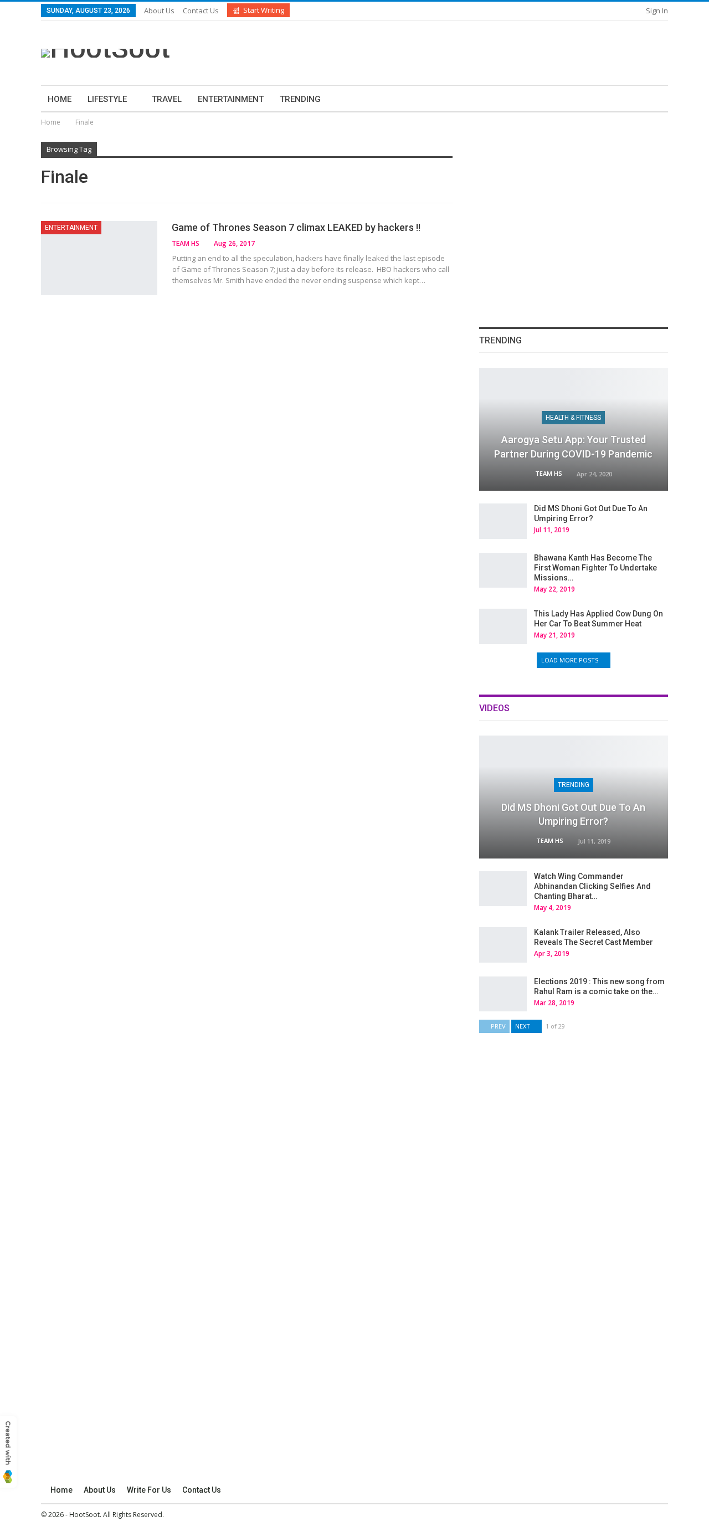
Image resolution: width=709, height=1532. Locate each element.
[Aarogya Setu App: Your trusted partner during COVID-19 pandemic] (573, 429)
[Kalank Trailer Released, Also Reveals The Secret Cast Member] (503, 945)
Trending (300, 99)
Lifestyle (107, 99)
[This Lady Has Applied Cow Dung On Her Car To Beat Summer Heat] (503, 626)
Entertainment (231, 99)
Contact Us (201, 11)
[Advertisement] (463, 51)
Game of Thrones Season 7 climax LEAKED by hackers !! (296, 227)
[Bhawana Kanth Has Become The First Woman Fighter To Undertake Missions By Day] (503, 570)
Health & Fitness (573, 417)
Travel (167, 99)
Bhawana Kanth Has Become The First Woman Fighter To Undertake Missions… (595, 567)
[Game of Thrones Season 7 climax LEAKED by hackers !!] (99, 258)
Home (59, 99)
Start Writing (263, 10)
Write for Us (149, 1489)
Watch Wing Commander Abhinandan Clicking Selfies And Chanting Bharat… (592, 886)
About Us (159, 11)
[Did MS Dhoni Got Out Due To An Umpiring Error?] (503, 521)
